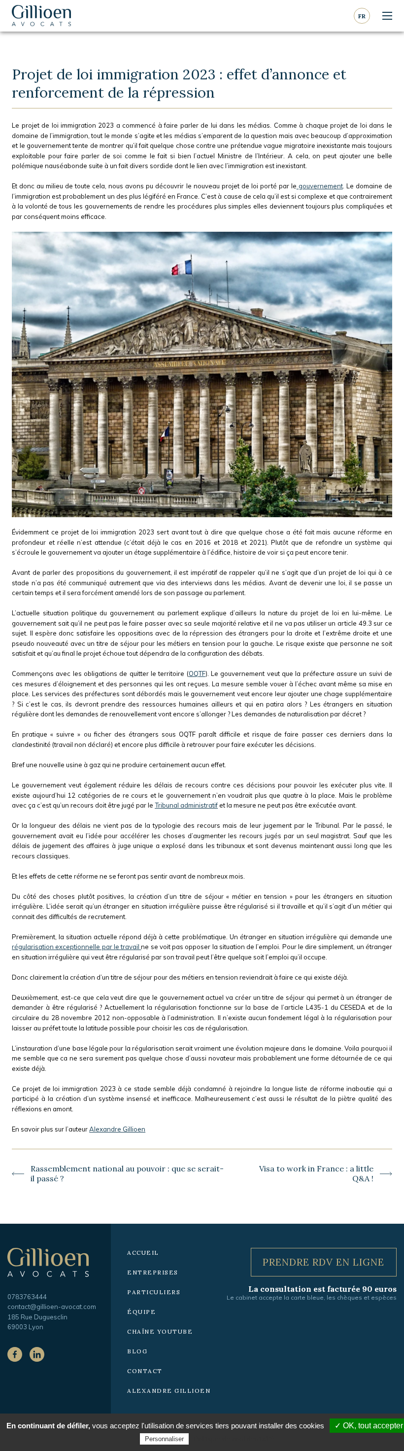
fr (362, 16)
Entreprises (152, 1272)
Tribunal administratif (186, 805)
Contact (145, 1371)
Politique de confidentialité (234, 1439)
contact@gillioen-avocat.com (51, 1306)
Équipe (141, 1311)
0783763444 (27, 1297)
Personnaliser (164, 1439)
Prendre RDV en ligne (323, 1262)
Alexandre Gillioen (117, 1129)
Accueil (143, 1252)
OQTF (197, 673)
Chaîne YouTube (160, 1331)
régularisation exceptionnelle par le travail (76, 947)
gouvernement (320, 186)
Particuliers (153, 1292)
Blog (137, 1351)
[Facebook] (14, 1354)
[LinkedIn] (37, 1354)
